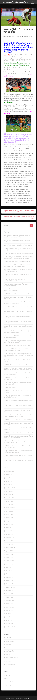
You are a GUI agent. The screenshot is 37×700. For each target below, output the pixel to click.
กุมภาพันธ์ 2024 (10, 478)
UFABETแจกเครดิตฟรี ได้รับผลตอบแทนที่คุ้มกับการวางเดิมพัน (18, 401)
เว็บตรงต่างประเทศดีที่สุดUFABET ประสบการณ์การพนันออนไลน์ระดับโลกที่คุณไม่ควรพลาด (17, 265)
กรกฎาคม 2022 (10, 521)
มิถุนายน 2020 (10, 604)
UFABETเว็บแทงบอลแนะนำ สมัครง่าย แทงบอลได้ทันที (18, 253)
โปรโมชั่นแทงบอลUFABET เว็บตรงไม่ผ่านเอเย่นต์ (17, 261)
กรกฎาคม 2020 (10, 600)
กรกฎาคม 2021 (10, 560)
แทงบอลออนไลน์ (28, 36)
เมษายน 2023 (9, 491)
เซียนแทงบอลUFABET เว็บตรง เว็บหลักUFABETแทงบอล (17, 410)
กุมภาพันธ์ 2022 (10, 537)
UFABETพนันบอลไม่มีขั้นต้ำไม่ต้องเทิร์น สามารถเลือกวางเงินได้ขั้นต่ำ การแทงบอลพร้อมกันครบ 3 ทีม (18, 257)
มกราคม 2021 (9, 580)
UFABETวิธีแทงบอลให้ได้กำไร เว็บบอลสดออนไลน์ (17, 294)
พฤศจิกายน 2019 (10, 627)
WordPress (28, 698)
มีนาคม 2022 (9, 534)
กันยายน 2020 (9, 594)
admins (19, 36)
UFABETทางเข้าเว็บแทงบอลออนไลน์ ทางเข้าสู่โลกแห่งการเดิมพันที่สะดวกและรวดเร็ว (18, 331)
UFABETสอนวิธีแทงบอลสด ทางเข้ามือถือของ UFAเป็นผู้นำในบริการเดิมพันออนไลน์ (18, 302)
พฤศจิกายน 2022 (10, 508)
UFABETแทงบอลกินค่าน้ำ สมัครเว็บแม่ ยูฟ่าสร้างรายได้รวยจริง (18, 391)
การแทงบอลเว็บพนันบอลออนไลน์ (15, 2)
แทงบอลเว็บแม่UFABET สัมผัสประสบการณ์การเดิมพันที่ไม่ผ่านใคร (18, 297)
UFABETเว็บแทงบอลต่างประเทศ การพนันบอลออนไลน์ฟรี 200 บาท (18, 423)
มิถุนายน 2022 (10, 524)
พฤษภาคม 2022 (10, 527)
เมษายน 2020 (9, 610)
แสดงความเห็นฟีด (9, 682)
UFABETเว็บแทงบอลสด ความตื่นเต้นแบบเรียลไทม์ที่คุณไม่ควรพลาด (17, 378)
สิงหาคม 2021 (9, 557)
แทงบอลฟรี (9, 661)
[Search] (31, 225)
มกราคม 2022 (9, 541)
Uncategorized (10, 641)
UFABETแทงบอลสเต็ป (10, 387)
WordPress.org (8, 685)
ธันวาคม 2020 (10, 584)
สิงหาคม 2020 (9, 597)
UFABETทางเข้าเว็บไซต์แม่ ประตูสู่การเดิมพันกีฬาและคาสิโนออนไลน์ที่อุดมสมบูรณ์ (18, 451)
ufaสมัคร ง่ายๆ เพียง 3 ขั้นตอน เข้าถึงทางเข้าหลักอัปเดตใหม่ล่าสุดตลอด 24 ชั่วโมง (17, 236)
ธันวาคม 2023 (10, 484)
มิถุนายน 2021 (10, 564)
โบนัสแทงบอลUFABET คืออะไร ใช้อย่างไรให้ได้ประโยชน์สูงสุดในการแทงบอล (16, 349)
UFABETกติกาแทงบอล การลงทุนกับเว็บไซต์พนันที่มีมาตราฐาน (17, 428)
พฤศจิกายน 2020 (10, 587)
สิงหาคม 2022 (9, 517)
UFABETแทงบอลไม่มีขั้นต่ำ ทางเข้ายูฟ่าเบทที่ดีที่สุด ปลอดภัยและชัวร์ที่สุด (17, 383)
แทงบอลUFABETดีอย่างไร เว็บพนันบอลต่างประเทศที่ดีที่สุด (18, 307)
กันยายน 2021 (9, 554)
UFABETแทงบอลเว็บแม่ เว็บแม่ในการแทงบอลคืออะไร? (18, 433)
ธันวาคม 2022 (10, 504)
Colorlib (18, 698)
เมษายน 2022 (9, 531)
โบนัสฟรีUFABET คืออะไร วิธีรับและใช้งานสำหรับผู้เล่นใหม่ (17, 360)
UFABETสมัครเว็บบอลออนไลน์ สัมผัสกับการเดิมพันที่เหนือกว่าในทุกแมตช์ (17, 446)
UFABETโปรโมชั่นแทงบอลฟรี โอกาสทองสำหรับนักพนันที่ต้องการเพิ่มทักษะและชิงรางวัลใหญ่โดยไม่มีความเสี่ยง (18, 355)
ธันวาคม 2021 (10, 544)
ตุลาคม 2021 (9, 551)
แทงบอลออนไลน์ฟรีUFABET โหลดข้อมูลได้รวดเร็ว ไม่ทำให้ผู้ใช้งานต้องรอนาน (18, 270)
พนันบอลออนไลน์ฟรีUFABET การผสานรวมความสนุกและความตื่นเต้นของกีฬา (18, 336)
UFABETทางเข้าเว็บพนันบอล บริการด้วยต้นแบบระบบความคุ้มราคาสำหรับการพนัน (18, 249)
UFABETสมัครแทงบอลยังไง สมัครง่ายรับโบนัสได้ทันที (18, 420)
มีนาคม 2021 (9, 574)
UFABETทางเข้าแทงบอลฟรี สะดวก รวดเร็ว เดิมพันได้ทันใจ (18, 456)
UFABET (8, 638)
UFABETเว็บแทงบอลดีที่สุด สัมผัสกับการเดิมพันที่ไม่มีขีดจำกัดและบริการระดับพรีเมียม (18, 436)
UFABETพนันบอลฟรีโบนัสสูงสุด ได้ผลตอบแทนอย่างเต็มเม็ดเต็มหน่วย (17, 317)
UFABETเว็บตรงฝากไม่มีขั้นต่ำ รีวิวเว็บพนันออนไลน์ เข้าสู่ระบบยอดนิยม (17, 275)
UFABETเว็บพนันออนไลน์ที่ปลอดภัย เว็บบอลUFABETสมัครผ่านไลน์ (14, 280)
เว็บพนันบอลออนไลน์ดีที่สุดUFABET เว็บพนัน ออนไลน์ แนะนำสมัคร (18, 322)
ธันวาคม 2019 (10, 623)
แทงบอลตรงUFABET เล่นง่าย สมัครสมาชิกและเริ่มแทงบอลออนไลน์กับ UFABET (18, 373)
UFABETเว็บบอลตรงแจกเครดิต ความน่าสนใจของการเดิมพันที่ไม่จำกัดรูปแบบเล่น (18, 289)
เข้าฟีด (6, 678)
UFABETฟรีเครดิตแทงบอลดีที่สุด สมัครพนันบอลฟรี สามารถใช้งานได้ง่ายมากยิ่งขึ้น (17, 341)
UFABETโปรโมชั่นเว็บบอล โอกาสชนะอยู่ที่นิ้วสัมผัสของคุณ (17, 406)
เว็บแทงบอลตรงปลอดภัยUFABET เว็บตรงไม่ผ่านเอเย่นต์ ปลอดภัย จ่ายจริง (16, 284)
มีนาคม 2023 (9, 494)
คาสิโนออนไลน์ (10, 651)
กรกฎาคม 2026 (10, 471)
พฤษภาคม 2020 (10, 607)
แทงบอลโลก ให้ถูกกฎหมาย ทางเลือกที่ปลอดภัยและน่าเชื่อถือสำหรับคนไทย (18, 241)
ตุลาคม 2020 (9, 590)
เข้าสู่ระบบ (7, 675)
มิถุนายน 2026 (10, 474)
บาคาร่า (8, 654)
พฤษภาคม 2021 (10, 567)
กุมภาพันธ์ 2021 (10, 577)
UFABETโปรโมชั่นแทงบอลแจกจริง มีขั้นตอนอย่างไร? (18, 345)
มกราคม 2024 (9, 481)
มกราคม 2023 (9, 501)
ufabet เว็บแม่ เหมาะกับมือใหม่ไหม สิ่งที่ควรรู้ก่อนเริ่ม (18, 245)
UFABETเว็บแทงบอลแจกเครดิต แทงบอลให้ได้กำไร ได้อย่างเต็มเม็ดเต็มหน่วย (18, 396)
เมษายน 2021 (9, 570)
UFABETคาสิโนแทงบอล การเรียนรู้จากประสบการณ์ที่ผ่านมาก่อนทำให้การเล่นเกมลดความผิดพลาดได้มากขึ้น (18, 368)
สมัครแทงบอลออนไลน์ (12, 657)
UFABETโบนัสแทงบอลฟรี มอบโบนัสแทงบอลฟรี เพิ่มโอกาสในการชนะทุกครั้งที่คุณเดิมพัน (18, 415)
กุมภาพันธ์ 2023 (10, 498)
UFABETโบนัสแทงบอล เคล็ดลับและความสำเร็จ (16, 365)
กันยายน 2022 (9, 514)
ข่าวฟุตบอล (9, 648)
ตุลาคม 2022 (9, 511)
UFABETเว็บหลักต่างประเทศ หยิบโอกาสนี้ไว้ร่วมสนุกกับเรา (18, 326)
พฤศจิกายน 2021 (10, 547)
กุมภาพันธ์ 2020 (10, 617)
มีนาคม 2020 (9, 613)
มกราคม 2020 (9, 620)
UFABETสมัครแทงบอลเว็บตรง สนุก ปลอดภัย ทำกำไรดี (18, 460)
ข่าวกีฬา (8, 644)
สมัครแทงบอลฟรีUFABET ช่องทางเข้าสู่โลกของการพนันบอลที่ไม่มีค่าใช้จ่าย (17, 441)
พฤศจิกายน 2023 (10, 488)
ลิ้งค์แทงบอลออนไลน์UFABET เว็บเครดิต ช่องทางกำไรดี (18, 312)
